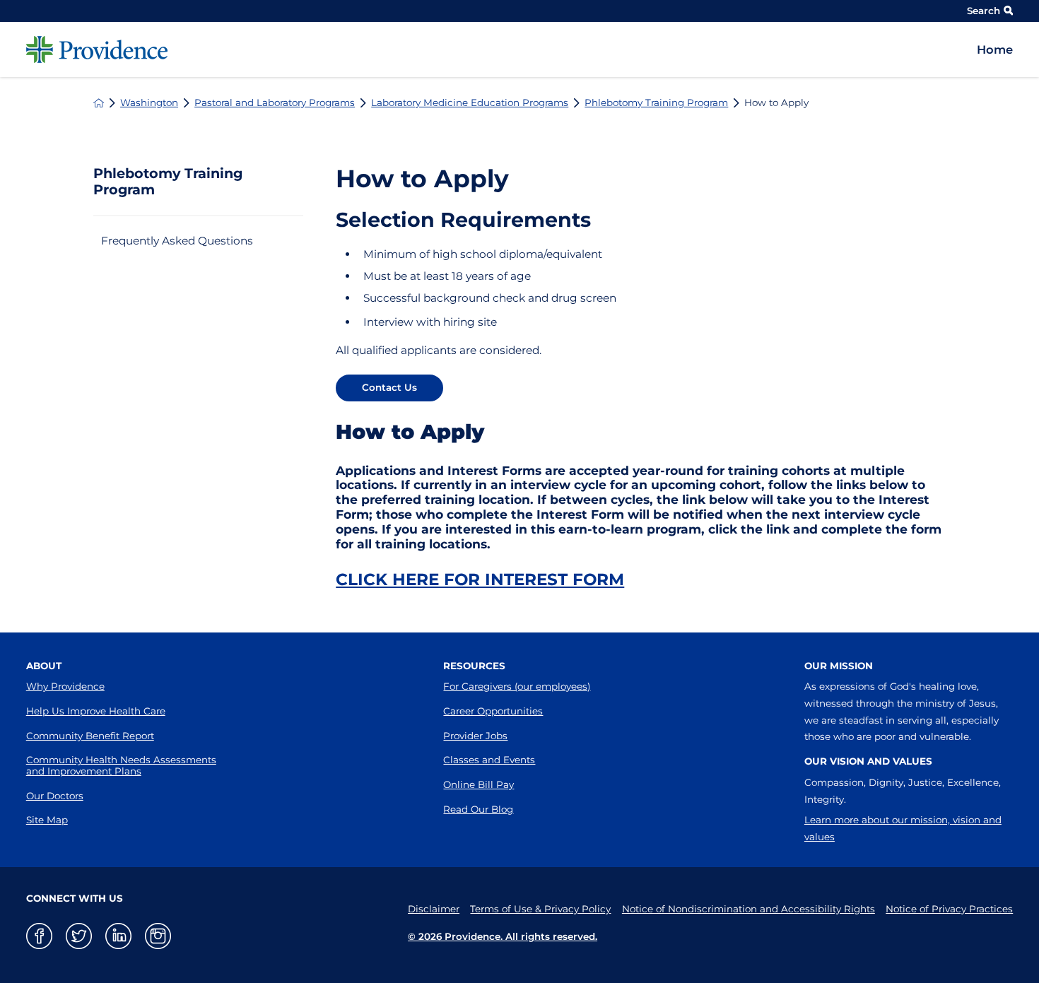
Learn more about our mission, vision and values (903, 828)
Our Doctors (54, 795)
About (43, 665)
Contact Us (389, 387)
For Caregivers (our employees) (516, 686)
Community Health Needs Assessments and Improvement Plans (121, 765)
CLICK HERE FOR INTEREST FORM (480, 579)
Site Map (47, 819)
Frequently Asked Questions (177, 240)
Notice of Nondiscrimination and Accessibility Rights (748, 908)
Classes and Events (489, 759)
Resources (474, 665)
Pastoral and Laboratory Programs (274, 102)
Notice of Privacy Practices (949, 908)
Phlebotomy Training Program (656, 102)
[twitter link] (79, 936)
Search (983, 10)
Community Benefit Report (90, 735)
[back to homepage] (98, 103)
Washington (149, 102)
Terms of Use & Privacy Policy (540, 908)
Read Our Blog (478, 809)
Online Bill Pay (478, 784)
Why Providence (65, 686)
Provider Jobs (475, 735)
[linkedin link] (118, 936)
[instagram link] (158, 936)
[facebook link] (39, 936)
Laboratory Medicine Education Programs (469, 102)
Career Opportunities (493, 711)
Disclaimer (433, 908)
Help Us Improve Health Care (95, 711)
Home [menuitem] (995, 49)
